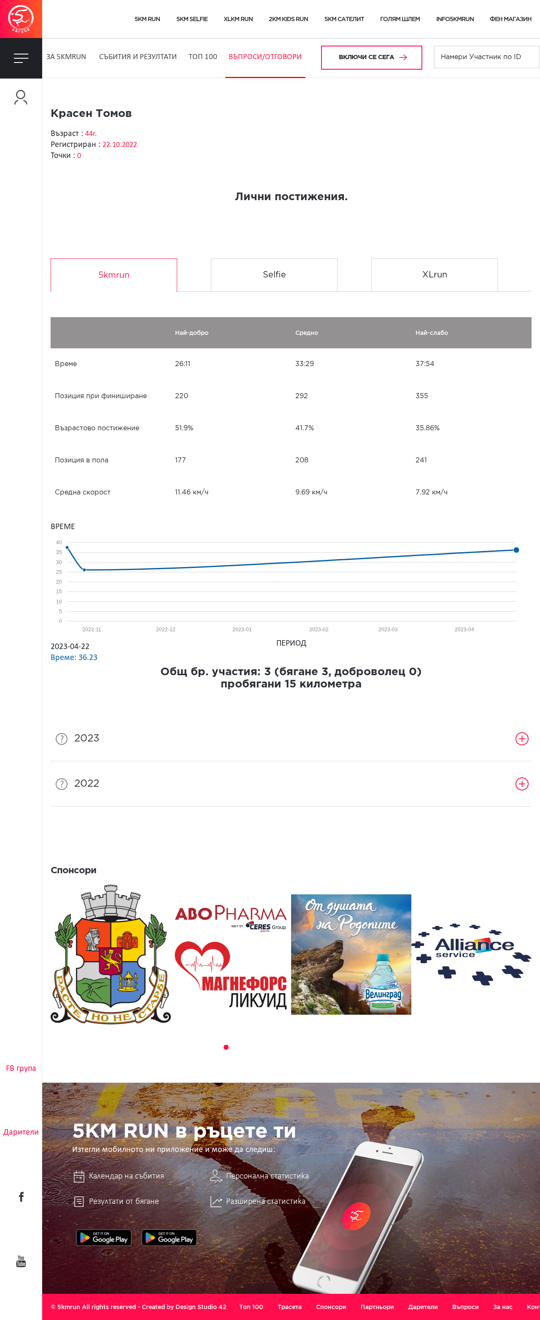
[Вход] (21, 97)
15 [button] (367, 1047)
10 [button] (308, 1047)
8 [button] (285, 1047)
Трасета (290, 1307)
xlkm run (238, 19)
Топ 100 (203, 57)
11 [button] (320, 1047)
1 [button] (202, 1047)
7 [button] (273, 1047)
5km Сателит (344, 19)
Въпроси (465, 1307)
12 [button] (332, 1047)
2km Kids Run (288, 19)
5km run (147, 19)
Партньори (377, 1307)
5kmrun (114, 275)
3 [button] (226, 1047)
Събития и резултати (138, 57)
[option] (111, 954)
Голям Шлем (400, 19)
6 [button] (261, 1047)
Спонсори (331, 1307)
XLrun (434, 275)
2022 (86, 783)
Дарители (21, 1132)
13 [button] (344, 1047)
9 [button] (297, 1047)
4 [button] (237, 1047)
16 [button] (379, 1047)
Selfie (274, 275)
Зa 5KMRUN (66, 57)
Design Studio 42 (201, 1307)
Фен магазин (511, 19)
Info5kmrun (455, 19)
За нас (503, 1307)
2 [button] (214, 1047)
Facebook (21, 1197)
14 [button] (356, 1047)
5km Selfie (192, 19)
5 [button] (249, 1047)
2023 (87, 738)
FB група (21, 1069)
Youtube (21, 1261)
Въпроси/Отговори (265, 57)
